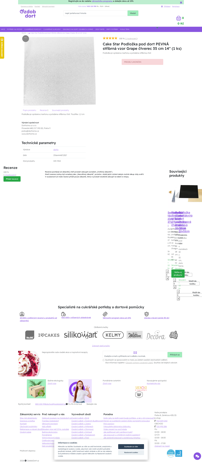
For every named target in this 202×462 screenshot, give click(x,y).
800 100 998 (40, 404)
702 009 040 (161, 421)
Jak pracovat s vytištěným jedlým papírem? (121, 435)
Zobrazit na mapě (162, 446)
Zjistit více (52, 383)
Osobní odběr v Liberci (81, 423)
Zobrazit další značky (101, 346)
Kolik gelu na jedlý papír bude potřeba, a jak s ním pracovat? (129, 418)
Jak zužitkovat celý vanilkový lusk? (117, 432)
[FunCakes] (173, 334)
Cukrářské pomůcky (32, 29)
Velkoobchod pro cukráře (52, 443)
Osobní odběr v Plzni (80, 437)
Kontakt (37, 6)
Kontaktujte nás (153, 383)
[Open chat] (197, 455)
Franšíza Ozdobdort (50, 421)
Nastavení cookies (131, 452)
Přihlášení (167, 6)
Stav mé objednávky (28, 418)
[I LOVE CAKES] (49, 334)
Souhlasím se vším (131, 447)
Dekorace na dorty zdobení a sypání (78, 29)
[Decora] (155, 334)
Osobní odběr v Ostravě (81, 432)
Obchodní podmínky (28, 426)
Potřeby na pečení (14, 29)
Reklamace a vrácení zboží (31, 429)
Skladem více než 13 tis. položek (55, 429)
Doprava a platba (27, 6)
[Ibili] (29, 334)
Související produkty (60, 110)
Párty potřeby (112, 29)
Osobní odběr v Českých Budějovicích (87, 421)
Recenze (43, 110)
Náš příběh (46, 426)
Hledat (133, 13)
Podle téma (124, 29)
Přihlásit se (175, 355)
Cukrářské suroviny (52, 29)
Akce (3, 29)
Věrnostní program (48, 6)
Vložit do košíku (185, 273)
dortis (55, 149)
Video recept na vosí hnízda (115, 429)
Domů (24, 33)
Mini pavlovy (108, 423)
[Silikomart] (81, 334)
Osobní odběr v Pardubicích (83, 435)
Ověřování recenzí (49, 440)
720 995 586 (161, 426)
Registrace (175, 6)
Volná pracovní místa (51, 437)
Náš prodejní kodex (50, 446)
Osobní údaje (25, 432)
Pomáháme (47, 435)
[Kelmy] (113, 334)
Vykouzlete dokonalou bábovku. (117, 426)
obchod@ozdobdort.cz (56, 404)
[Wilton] (135, 334)
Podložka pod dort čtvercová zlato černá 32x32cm (185, 222)
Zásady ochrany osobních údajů (139, 362)
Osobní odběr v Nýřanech (82, 426)
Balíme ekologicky (50, 432)
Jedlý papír (99, 29)
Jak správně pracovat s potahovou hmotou (121, 437)
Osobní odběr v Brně (80, 418)
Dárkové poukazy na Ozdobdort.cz (56, 418)
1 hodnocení (131, 38)
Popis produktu (29, 110)
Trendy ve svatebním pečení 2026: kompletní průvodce (126, 421)
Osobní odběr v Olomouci (82, 429)
